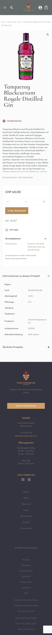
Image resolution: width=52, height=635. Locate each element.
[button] (12, 8)
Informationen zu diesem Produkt (21, 275)
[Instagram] (29, 479)
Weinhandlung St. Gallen (26, 618)
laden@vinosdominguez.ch (26, 436)
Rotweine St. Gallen (26, 611)
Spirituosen (11, 22)
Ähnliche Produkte (13, 347)
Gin (19, 22)
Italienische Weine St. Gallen (26, 605)
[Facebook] (22, 479)
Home (26, 491)
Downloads (26, 528)
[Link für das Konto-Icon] (40, 8)
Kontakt (26, 522)
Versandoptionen (13, 238)
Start (3, 22)
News (26, 510)
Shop (26, 497)
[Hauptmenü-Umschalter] (5, 7)
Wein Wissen (26, 516)
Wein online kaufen (26, 629)
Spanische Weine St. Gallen (26, 600)
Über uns (26, 504)
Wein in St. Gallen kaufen (26, 623)
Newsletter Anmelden (26, 406)
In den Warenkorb (17, 210)
